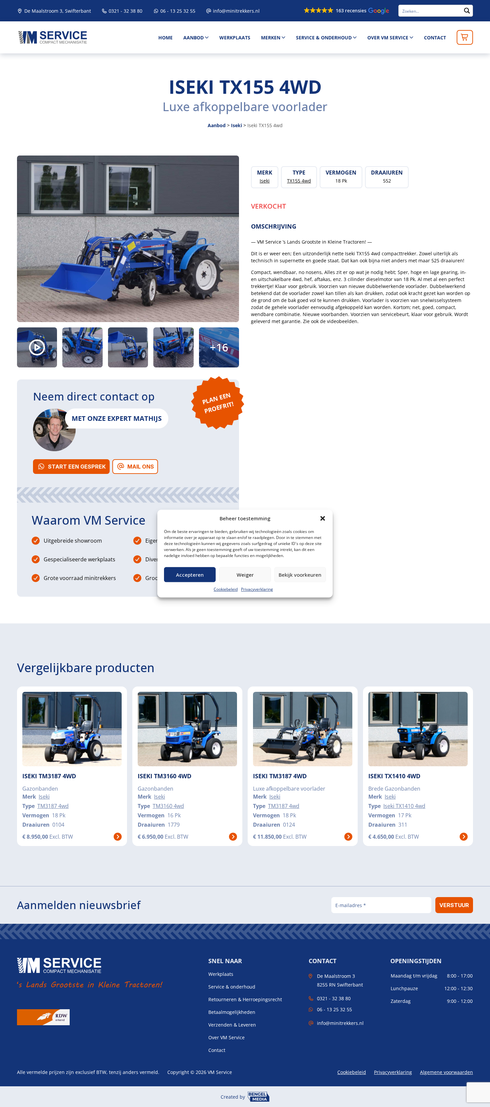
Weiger (245, 574)
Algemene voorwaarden (446, 1072)
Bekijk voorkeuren (300, 574)
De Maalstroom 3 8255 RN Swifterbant (340, 980)
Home (165, 37)
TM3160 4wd (168, 806)
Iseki (236, 125)
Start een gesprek (77, 466)
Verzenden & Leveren (232, 1025)
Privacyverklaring (257, 589)
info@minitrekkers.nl (236, 11)
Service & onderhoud (324, 37)
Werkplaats (234, 37)
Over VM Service (387, 37)
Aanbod (193, 37)
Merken (270, 37)
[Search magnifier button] (467, 10)
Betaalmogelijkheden (231, 1012)
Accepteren (190, 574)
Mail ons (140, 466)
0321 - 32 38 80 (124, 11)
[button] (322, 518)
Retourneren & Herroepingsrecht (245, 999)
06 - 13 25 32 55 (177, 11)
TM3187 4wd (53, 806)
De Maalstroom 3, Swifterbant (57, 11)
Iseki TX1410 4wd (404, 806)
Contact (435, 37)
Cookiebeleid (226, 589)
